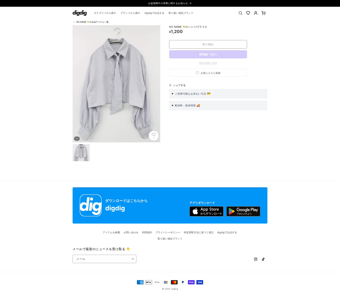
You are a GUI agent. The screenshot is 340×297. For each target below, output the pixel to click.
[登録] (132, 259)
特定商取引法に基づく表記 (199, 232)
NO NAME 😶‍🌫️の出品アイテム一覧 (92, 22)
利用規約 (147, 232)
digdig (174, 289)
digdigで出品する (227, 232)
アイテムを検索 (111, 232)
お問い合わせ (131, 232)
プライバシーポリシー (167, 232)
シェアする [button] (179, 85)
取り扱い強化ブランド (170, 238)
